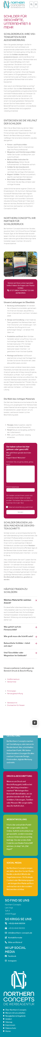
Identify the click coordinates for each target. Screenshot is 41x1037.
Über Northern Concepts (15, 1010)
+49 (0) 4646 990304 (16, 923)
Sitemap (8, 1022)
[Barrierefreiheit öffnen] (34, 722)
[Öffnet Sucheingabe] (31, 4)
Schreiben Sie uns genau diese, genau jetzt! (19, 463)
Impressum (10, 1025)
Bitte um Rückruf (15, 942)
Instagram (12, 961)
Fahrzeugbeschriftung (15, 693)
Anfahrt (8, 1019)
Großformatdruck (13, 679)
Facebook (12, 956)
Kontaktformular (15, 937)
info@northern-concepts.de (20, 933)
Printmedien (11, 691)
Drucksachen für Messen (16, 705)
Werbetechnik (12, 703)
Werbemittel (11, 682)
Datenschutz (10, 1028)
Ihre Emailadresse (12, 487)
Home (8, 1031)
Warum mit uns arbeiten (15, 1013)
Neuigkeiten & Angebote (15, 1016)
